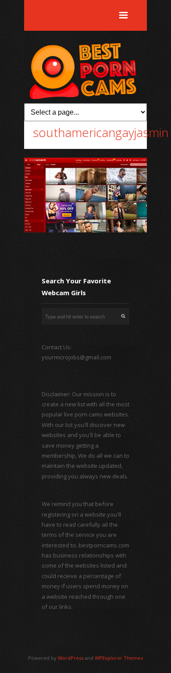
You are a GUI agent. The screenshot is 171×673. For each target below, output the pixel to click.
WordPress (70, 658)
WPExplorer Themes (119, 658)
